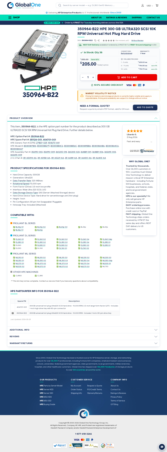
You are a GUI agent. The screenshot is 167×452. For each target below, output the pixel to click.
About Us (96, 17)
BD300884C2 (56, 146)
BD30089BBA (84, 146)
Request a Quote (94, 386)
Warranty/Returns (94, 393)
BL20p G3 (63, 227)
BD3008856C (70, 146)
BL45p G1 (19, 230)
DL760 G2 (85, 248)
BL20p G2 (41, 227)
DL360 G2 (41, 239)
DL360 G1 (20, 239)
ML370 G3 (63, 263)
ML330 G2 (85, 257)
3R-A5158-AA (44, 158)
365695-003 (110, 152)
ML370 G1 (20, 263)
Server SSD (46, 393)
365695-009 (16, 155)
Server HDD (46, 389)
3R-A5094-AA (30, 158)
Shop (16, 17)
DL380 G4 (85, 242)
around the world (93, 370)
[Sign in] (142, 5)
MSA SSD (45, 401)
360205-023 (74, 152)
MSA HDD (46, 397)
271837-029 (41, 143)
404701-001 (49, 139)
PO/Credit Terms (94, 389)
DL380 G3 (63, 242)
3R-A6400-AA (85, 158)
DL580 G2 (63, 245)
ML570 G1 (41, 266)
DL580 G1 (41, 245)
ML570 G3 (85, 266)
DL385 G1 (106, 242)
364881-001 (86, 152)
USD (149, 5)
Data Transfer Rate (22, 180)
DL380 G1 (20, 242)
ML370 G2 (41, 263)
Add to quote (145, 107)
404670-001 (53, 143)
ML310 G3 (63, 257)
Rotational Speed (21, 183)
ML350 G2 (41, 260)
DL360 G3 (63, 239)
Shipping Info (76, 393)
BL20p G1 (19, 227)
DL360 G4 (85, 239)
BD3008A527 (16, 149)
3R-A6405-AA (99, 158)
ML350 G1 (20, 260)
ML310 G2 (41, 257)
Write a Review (137, 40)
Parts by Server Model (51, 386)
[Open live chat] (161, 446)
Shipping (137, 17)
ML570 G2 (63, 266)
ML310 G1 (19, 257)
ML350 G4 (85, 260)
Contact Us (153, 17)
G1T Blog (114, 404)
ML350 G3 (63, 260)
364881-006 (97, 152)
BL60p (40, 230)
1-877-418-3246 (83, 434)
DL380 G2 (41, 242)
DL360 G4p (107, 239)
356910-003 (37, 152)
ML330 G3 (107, 257)
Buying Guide (47, 404)
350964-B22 (37, 136)
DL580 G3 (85, 245)
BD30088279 (43, 146)
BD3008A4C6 (112, 146)
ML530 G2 (20, 266)
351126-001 (36, 139)
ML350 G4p (107, 260)
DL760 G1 (63, 248)
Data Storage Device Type (25, 192)
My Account (76, 386)
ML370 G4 (85, 263)
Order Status (76, 389)
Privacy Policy (116, 397)
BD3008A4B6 (98, 146)
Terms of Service (118, 401)
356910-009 (49, 152)
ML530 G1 (107, 263)
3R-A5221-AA (57, 158)
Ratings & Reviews (116, 17)
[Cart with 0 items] (157, 5)
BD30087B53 (30, 146)
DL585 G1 (106, 245)
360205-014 (61, 152)
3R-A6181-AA (71, 158)
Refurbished (126, 53)
